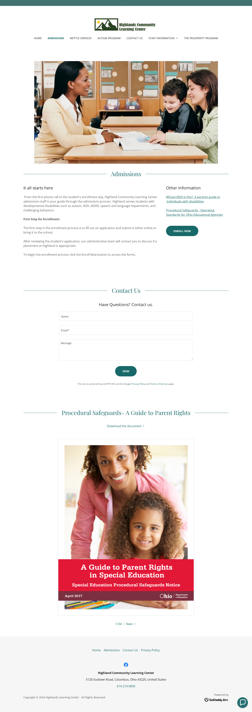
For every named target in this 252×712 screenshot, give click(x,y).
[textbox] (126, 316)
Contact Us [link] (135, 38)
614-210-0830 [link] (126, 686)
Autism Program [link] (109, 38)
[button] (163, 38)
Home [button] (96, 650)
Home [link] (38, 38)
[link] (126, 24)
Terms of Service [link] (159, 383)
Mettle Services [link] (81, 38)
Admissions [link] (56, 38)
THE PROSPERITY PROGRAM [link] (201, 38)
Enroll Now (182, 231)
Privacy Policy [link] (138, 383)
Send (125, 371)
